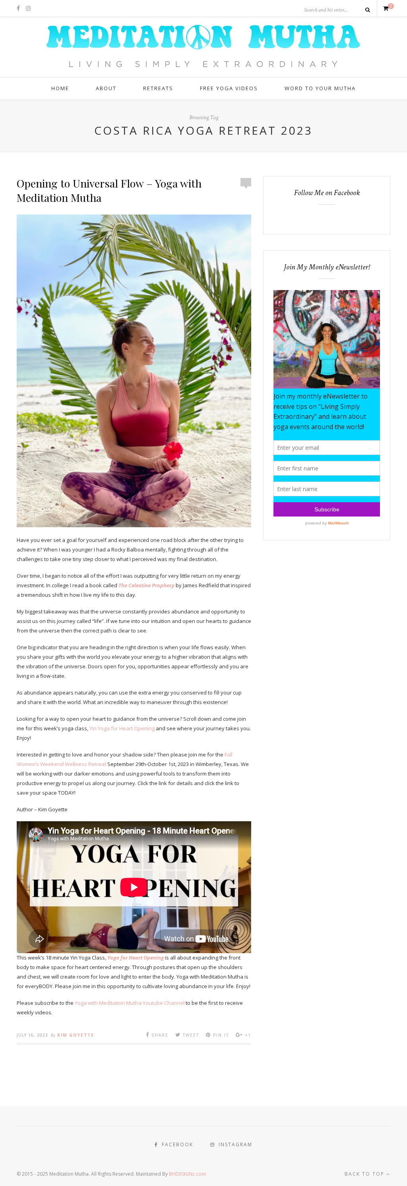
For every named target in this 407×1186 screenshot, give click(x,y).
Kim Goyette (75, 1035)
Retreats (158, 88)
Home (60, 88)
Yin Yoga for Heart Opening (122, 728)
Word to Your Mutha (320, 88)
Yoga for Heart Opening (135, 957)
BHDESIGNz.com (187, 1174)
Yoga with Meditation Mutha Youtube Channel (129, 1002)
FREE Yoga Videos (229, 88)
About (106, 88)
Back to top (365, 1174)
